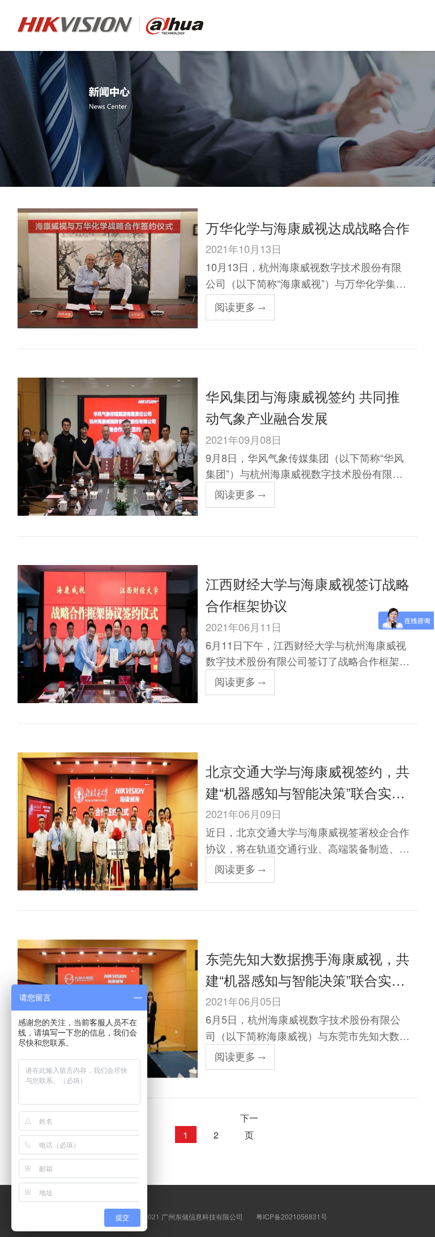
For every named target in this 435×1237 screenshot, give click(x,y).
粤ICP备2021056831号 (291, 1216)
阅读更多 (235, 306)
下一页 (249, 1119)
